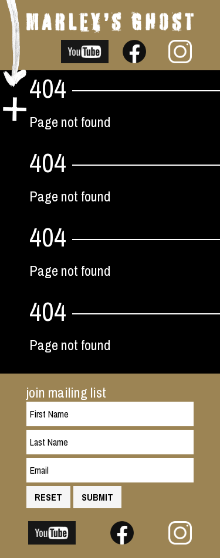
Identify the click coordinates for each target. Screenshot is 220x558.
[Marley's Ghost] (110, 27)
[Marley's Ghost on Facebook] (134, 58)
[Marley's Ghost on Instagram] (180, 58)
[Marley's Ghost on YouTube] (85, 58)
